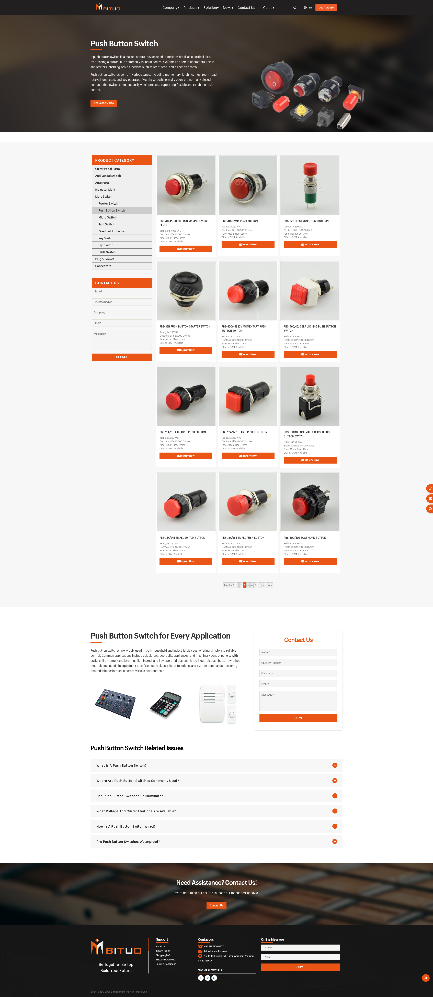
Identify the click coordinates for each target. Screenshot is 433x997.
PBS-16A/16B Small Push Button (243, 537)
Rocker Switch (108, 203)
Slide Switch (107, 252)
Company (170, 7)
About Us (160, 946)
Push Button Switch (112, 210)
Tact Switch (107, 224)
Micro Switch (108, 217)
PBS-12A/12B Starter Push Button (244, 432)
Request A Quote (104, 103)
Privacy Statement (165, 959)
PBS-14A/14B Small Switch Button (182, 537)
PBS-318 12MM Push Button (240, 221)
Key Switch (106, 238)
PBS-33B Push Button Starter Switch (184, 326)
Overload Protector (112, 231)
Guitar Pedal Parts (107, 169)
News (227, 7)
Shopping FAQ (163, 955)
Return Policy (163, 950)
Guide (267, 7)
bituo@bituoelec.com (215, 951)
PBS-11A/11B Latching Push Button (182, 432)
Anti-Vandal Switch (108, 176)
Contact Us (246, 7)
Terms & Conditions (166, 964)
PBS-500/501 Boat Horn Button (305, 537)
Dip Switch (106, 245)
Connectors (103, 266)
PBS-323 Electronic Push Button (306, 221)
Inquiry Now (187, 248)
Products (191, 7)
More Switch (103, 196)
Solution (210, 7)
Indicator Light (105, 190)
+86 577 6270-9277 (213, 946)
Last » (269, 585)
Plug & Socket (104, 259)
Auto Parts (102, 183)
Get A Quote (326, 7)
